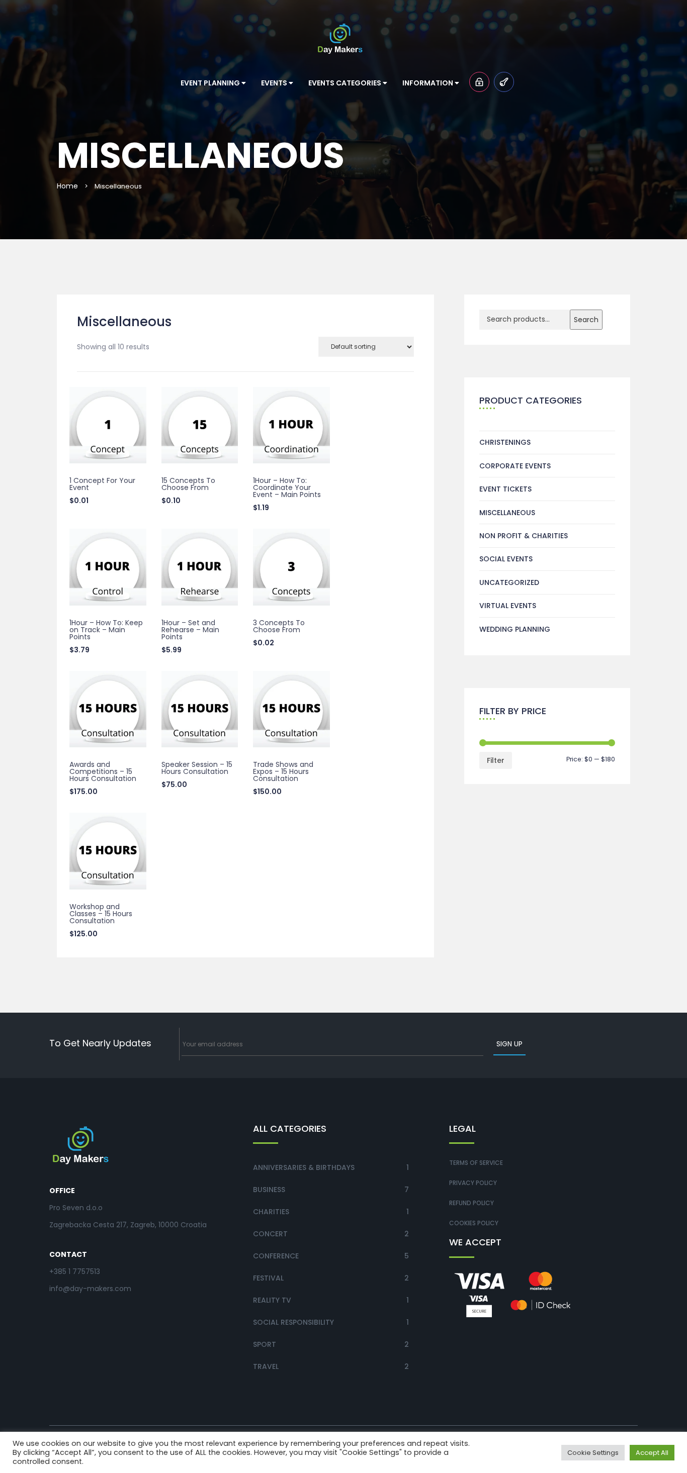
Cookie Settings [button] (593, 1452)
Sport (264, 1344)
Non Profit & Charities (523, 536)
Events (275, 83)
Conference (276, 1256)
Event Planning (211, 83)
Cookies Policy (473, 1223)
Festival (268, 1278)
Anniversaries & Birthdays (304, 1167)
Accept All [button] (652, 1452)
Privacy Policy (473, 1183)
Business (269, 1190)
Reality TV (272, 1300)
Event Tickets (505, 489)
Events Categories (345, 83)
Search (586, 320)
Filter (495, 760)
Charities (271, 1212)
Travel (266, 1366)
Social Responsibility (293, 1322)
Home (67, 186)
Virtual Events (507, 606)
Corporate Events (515, 466)
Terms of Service (476, 1162)
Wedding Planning (514, 629)
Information (428, 83)
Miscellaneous (507, 513)
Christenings (505, 442)
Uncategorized (509, 582)
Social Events (506, 559)
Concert (270, 1234)
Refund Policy (471, 1203)
